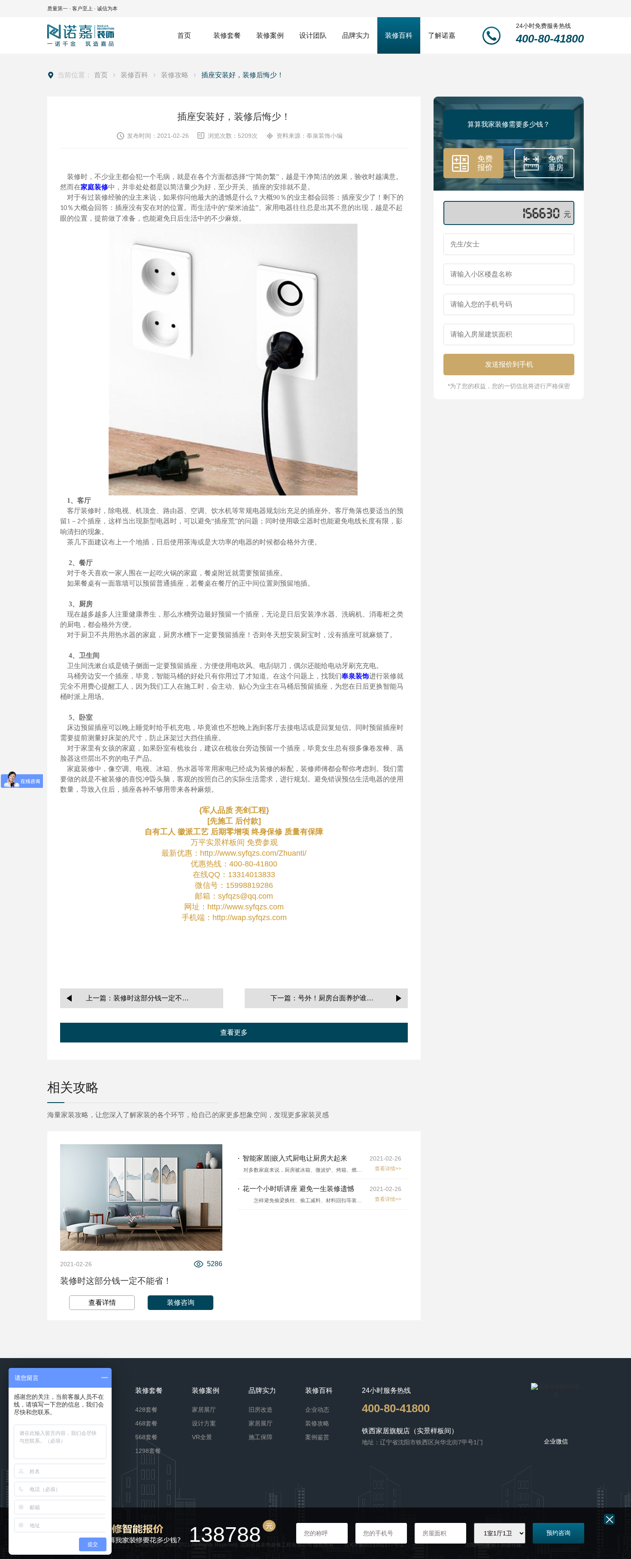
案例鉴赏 (317, 1437)
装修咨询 (180, 1302)
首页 (101, 75)
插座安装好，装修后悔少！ (242, 75)
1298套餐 (148, 1450)
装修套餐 (149, 1390)
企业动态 (317, 1409)
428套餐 (146, 1409)
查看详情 (102, 1302)
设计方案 (204, 1423)
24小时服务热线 (386, 1390)
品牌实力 (262, 1390)
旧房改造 (261, 1409)
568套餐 (146, 1437)
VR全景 (202, 1437)
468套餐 (146, 1423)
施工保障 (261, 1437)
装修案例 (205, 1390)
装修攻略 (174, 75)
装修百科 (134, 75)
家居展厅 (204, 1409)
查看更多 (234, 1032)
